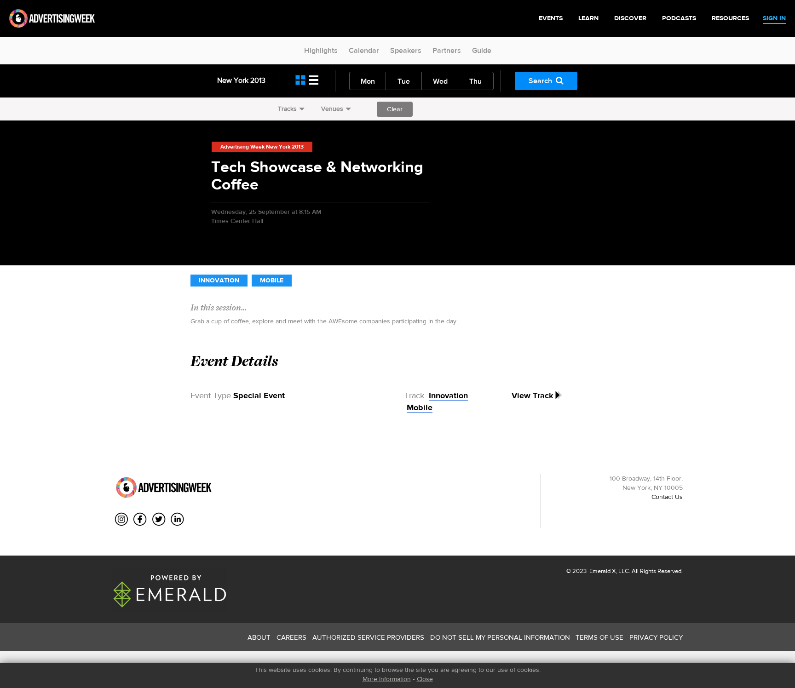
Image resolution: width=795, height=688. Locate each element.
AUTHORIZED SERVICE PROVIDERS (368, 637)
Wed (440, 81)
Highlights (321, 50)
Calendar (364, 50)
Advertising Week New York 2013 (262, 146)
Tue (404, 81)
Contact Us (667, 496)
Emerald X (602, 571)
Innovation (219, 280)
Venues (332, 108)
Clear (395, 109)
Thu (475, 81)
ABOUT (259, 637)
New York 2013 (241, 80)
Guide (481, 50)
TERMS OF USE (599, 637)
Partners (446, 50)
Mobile (271, 280)
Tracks (287, 108)
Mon (368, 81)
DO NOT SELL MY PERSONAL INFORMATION (500, 637)
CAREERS (291, 637)
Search (540, 81)
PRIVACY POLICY (656, 637)
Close (425, 678)
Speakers (405, 50)
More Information (387, 678)
